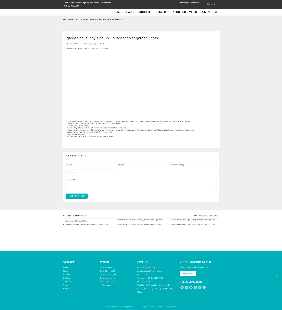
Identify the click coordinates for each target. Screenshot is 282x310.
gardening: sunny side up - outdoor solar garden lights (102, 19)
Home (65, 267)
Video (65, 285)
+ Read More (105, 285)
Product (66, 274)
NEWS (195, 215)
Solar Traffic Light (107, 281)
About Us (67, 281)
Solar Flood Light (107, 267)
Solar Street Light (107, 271)
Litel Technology (70, 19)
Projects (66, 278)
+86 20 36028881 (71, 6)
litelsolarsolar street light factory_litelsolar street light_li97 (139, 224)
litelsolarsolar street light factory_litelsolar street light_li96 (193, 224)
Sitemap (158, 307)
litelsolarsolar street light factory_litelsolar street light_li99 (193, 220)
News (65, 271)
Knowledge (202, 215)
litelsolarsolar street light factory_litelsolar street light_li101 (76, 221)
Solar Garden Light (108, 274)
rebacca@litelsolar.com (189, 3)
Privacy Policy (213, 215)
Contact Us (68, 288)
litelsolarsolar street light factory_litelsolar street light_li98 (86, 224)
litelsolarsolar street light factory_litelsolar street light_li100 (140, 220)
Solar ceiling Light (107, 278)
